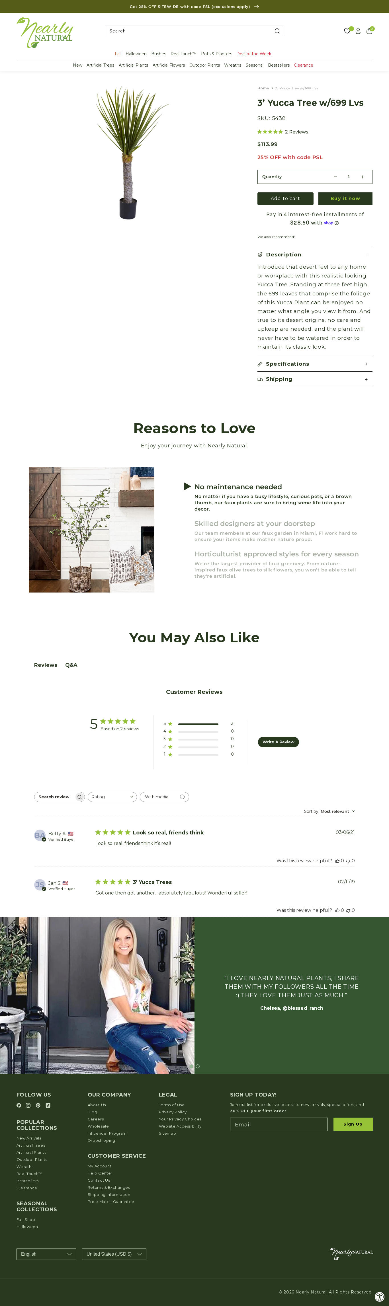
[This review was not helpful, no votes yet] (348, 860)
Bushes (158, 53)
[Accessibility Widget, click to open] (379, 1296)
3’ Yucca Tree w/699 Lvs (296, 88)
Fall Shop (26, 1219)
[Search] (277, 31)
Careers (96, 1119)
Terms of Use (172, 1105)
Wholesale (98, 1126)
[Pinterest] (39, 1106)
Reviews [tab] (45, 665)
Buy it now (345, 198)
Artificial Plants (133, 65)
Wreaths (232, 65)
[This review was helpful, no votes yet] (337, 860)
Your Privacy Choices (180, 1119)
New (77, 65)
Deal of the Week (253, 53)
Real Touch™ (183, 53)
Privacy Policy (173, 1112)
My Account (100, 1166)
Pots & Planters (216, 53)
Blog (92, 1112)
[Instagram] (29, 1106)
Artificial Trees (100, 65)
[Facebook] (20, 1106)
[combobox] (194, 31)
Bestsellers (279, 65)
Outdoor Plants (204, 65)
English (28, 1254)
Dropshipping (101, 1140)
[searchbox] (54, 797)
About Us (97, 1105)
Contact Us (99, 1180)
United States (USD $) (109, 1254)
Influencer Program (107, 1133)
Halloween (136, 53)
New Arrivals (29, 1138)
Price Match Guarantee (111, 1201)
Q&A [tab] (71, 665)
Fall (118, 53)
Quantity (272, 176)
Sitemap (167, 1133)
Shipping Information (109, 1194)
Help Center (100, 1173)
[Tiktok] (48, 1106)
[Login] (358, 31)
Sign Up (353, 1124)
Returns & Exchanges (109, 1187)
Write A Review (278, 741)
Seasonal (254, 65)
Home (263, 88)
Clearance (303, 65)
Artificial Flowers (169, 65)
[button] (314, 254)
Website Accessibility (180, 1126)
